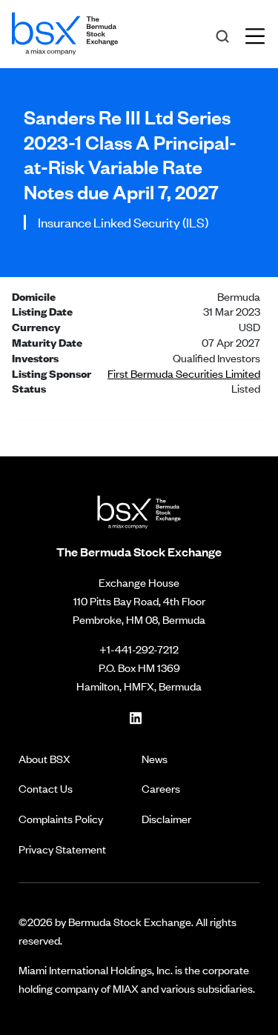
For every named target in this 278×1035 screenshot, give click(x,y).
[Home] (65, 31)
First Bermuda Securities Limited (183, 373)
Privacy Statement (62, 848)
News (155, 758)
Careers (161, 788)
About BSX (44, 758)
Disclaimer (166, 818)
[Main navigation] (259, 34)
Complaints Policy (61, 818)
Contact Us (46, 788)
